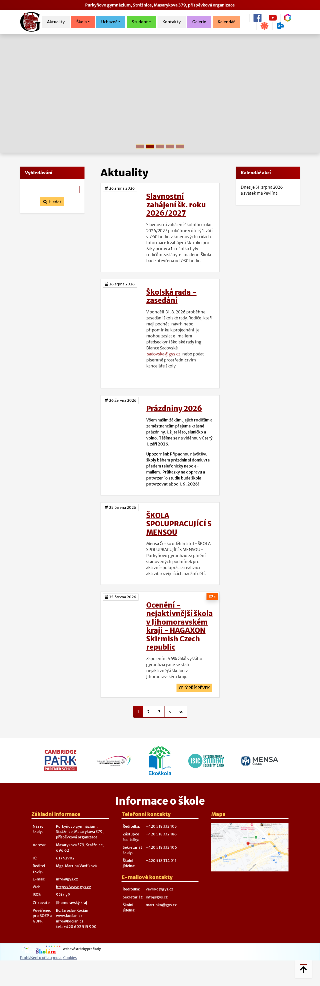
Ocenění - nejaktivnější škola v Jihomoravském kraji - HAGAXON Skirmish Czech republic (179, 626)
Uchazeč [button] (109, 21)
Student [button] (140, 21)
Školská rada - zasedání (171, 296)
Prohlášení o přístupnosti (41, 957)
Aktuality (56, 21)
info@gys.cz (67, 879)
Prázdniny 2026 (174, 408)
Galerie (199, 21)
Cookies (70, 957)
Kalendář (226, 21)
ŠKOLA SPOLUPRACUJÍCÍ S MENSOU (179, 524)
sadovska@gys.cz (163, 353)
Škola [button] (81, 21)
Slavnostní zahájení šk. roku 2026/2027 (176, 205)
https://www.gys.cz (73, 887)
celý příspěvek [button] (194, 687)
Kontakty (171, 21)
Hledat (54, 201)
